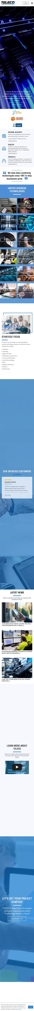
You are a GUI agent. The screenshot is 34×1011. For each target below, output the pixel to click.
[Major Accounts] (17, 137)
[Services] (17, 160)
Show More (8, 495)
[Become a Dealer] (17, 149)
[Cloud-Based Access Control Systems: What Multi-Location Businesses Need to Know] (17, 612)
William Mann (9, 482)
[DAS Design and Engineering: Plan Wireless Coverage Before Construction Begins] (17, 640)
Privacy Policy (18, 1009)
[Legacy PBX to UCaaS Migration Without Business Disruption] (17, 668)
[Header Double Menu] (8, 3)
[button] (32, 3)
